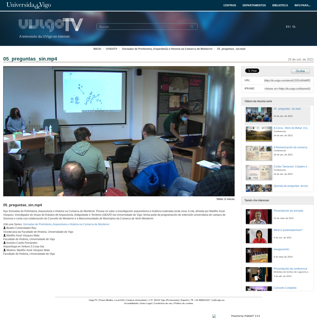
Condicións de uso (163, 303)
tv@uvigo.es (218, 300)
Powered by (245, 316)
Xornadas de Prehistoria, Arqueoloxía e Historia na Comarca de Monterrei (167, 48)
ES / (288, 26)
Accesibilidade (131, 303)
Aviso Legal (146, 303)
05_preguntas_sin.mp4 (231, 48)
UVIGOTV (111, 48)
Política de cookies (183, 303)
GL (294, 26)
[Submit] (192, 27)
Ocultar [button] (300, 71)
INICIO (97, 48)
